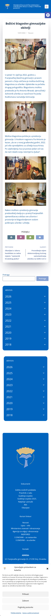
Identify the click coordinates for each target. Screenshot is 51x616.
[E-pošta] (40, 237)
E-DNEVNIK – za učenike (25, 540)
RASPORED (25, 534)
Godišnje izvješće (25, 496)
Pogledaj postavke (25, 607)
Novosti (30, 33)
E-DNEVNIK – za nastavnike (26, 537)
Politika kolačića (16, 613)
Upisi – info (25, 525)
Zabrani (25, 600)
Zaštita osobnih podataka (25, 490)
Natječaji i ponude (25, 501)
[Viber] (21, 237)
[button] (48, 15)
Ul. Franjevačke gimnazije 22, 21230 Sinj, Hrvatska (25, 559)
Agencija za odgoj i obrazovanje (25, 531)
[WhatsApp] (30, 237)
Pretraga (6, 274)
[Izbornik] (47, 6)
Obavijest (25, 507)
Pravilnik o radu (25, 493)
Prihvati (25, 594)
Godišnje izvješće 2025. (27, 498)
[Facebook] (11, 237)
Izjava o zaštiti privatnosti (30, 613)
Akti (25, 504)
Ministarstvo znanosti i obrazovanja (25, 528)
